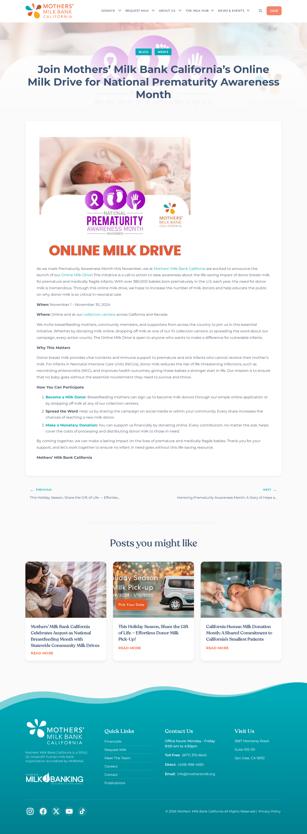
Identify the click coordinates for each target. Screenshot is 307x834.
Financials (113, 741)
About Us (167, 10)
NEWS (163, 52)
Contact (111, 774)
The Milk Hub (197, 10)
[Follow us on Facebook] (43, 811)
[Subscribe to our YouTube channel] (69, 811)
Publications (115, 783)
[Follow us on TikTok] (82, 811)
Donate (108, 10)
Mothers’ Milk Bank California (179, 269)
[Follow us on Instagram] (30, 811)
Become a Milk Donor (66, 397)
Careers (111, 766)
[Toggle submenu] (119, 10)
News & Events (231, 10)
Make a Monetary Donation (71, 425)
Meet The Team (118, 758)
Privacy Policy (269, 811)
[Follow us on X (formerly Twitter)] (56, 811)
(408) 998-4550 (191, 764)
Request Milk (137, 10)
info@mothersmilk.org (196, 774)
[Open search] (260, 11)
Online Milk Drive (76, 275)
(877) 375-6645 (194, 755)
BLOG (144, 52)
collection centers (99, 314)
